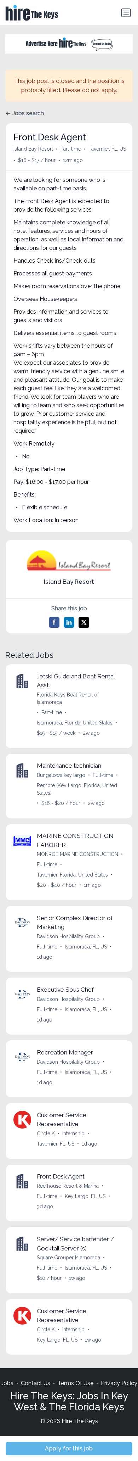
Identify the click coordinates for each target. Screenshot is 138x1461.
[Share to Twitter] (84, 622)
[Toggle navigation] (126, 12)
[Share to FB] (54, 622)
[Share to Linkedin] (69, 622)
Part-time (71, 149)
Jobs (7, 1383)
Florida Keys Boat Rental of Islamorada (68, 698)
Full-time (103, 775)
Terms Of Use (75, 1383)
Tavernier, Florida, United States (72, 875)
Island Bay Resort (33, 149)
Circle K (46, 1133)
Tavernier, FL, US (107, 149)
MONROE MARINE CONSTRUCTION (77, 854)
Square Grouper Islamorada (68, 1257)
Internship (73, 1133)
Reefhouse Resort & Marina (68, 1186)
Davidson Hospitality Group (68, 936)
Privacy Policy (119, 1383)
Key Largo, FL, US (85, 1196)
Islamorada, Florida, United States (75, 723)
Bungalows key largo (61, 775)
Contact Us (35, 1383)
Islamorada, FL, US (86, 947)
